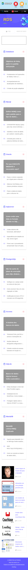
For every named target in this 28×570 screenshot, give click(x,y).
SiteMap (14, 567)
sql (9, 31)
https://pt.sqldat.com (14, 562)
